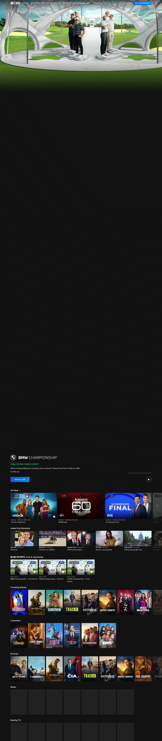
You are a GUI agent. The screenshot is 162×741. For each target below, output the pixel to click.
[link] (142, 3)
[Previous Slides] (5, 571)
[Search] (88, 3)
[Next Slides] (157, 571)
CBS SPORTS (47, 3)
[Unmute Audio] (149, 479)
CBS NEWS (35, 3)
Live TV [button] (57, 3)
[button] (33, 509)
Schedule (67, 3)
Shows (25, 3)
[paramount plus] (15, 3)
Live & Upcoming (34, 557)
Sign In (128, 3)
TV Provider (79, 3)
